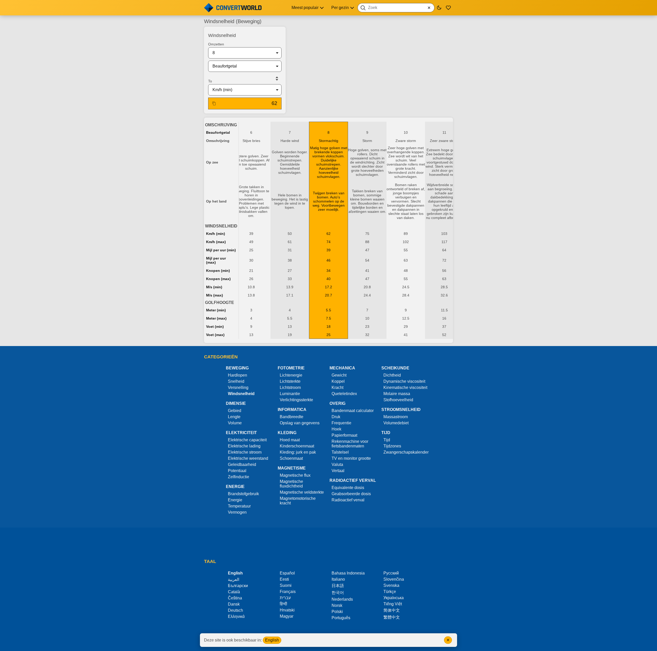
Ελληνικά (236, 616)
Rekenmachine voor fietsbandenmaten (350, 443)
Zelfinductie (238, 477)
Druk (336, 417)
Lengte (234, 417)
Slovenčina (393, 579)
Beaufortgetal (218, 132)
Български (238, 585)
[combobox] (396, 7)
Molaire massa (396, 393)
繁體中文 (391, 617)
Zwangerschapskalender (406, 452)
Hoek (336, 429)
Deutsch (235, 610)
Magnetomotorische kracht (298, 500)
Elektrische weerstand (248, 458)
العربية (233, 579)
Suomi (286, 585)
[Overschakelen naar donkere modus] (439, 7)
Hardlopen (237, 375)
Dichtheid (392, 375)
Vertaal (338, 470)
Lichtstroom (290, 387)
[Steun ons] (448, 7)
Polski (337, 611)
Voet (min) (215, 326)
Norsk (337, 605)
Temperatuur (239, 506)
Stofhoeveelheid (398, 400)
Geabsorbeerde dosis (351, 494)
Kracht (337, 387)
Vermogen (237, 512)
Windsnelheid (241, 393)
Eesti (284, 579)
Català (234, 592)
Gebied (234, 410)
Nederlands (342, 599)
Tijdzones (392, 446)
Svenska (391, 585)
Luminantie (290, 393)
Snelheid (236, 381)
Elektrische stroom (245, 452)
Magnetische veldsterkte (302, 492)
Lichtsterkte (290, 381)
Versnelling (238, 387)
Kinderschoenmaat (297, 446)
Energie (235, 500)
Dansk (234, 604)
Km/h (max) (216, 242)
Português (341, 618)
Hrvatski (287, 610)
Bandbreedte (291, 417)
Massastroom (395, 417)
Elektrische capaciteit (247, 440)
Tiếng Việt (392, 604)
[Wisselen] (277, 78)
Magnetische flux (295, 475)
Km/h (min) (215, 234)
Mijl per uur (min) (221, 250)
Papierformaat (344, 435)
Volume (235, 423)
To (210, 81)
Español (287, 573)
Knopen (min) (218, 271)
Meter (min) (216, 310)
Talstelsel (340, 452)
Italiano (338, 579)
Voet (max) (215, 335)
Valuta (337, 464)
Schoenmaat (291, 458)
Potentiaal (237, 470)
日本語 (338, 585)
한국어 (338, 592)
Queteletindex (344, 393)
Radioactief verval (348, 500)
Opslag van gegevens (300, 423)
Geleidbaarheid (242, 464)
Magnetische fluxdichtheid (291, 483)
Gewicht (339, 375)
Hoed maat (290, 440)
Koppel (338, 381)
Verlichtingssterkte (296, 400)
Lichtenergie (291, 375)
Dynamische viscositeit (404, 381)
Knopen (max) (218, 279)
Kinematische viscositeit (405, 387)
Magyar (286, 616)
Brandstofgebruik (243, 494)
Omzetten (216, 44)
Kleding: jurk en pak (298, 452)
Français (288, 591)
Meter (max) (216, 318)
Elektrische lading (244, 446)
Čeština (235, 598)
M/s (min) (214, 287)
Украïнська (393, 598)
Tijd (386, 440)
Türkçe (389, 591)
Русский (391, 573)
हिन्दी (283, 604)
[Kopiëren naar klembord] (214, 103)
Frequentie (341, 423)
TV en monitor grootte (351, 458)
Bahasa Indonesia (348, 573)
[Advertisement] (371, 39)
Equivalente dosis (348, 487)
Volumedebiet (396, 423)
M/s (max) (214, 295)
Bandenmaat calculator (353, 410)
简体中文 (391, 610)
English (272, 640)
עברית (285, 598)
